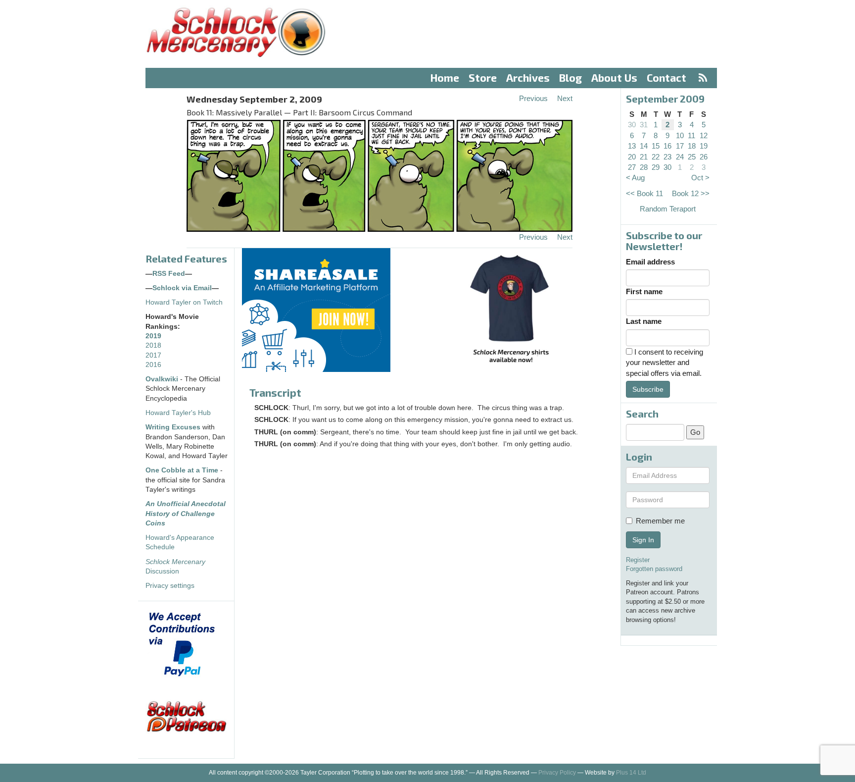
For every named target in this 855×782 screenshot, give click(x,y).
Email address (650, 262)
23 (667, 157)
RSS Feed (168, 273)
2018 (153, 345)
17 (680, 146)
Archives (528, 77)
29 (656, 167)
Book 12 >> (691, 193)
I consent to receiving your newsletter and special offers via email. (664, 362)
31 (644, 124)
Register (638, 560)
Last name (644, 321)
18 (692, 146)
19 (704, 146)
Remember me (660, 521)
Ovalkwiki (162, 379)
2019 (153, 336)
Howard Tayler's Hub (178, 413)
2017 (153, 355)
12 (704, 135)
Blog (570, 77)
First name (644, 291)
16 (667, 146)
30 (632, 124)
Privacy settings (169, 585)
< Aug (635, 177)
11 (691, 135)
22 (656, 157)
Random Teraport (668, 209)
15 (656, 146)
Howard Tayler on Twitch (184, 302)
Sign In (643, 540)
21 (644, 157)
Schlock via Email (182, 288)
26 (704, 157)
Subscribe (648, 389)
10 (680, 135)
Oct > (700, 177)
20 (632, 157)
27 (632, 167)
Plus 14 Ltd (631, 772)
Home (444, 77)
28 (644, 167)
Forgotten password (654, 569)
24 (680, 157)
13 (632, 146)
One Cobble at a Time (181, 470)
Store (483, 77)
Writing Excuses (172, 427)
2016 (153, 364)
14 (644, 146)
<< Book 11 (644, 193)
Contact (666, 77)
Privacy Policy (557, 772)
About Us (614, 77)
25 (692, 157)
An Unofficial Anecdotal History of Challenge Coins (185, 513)
